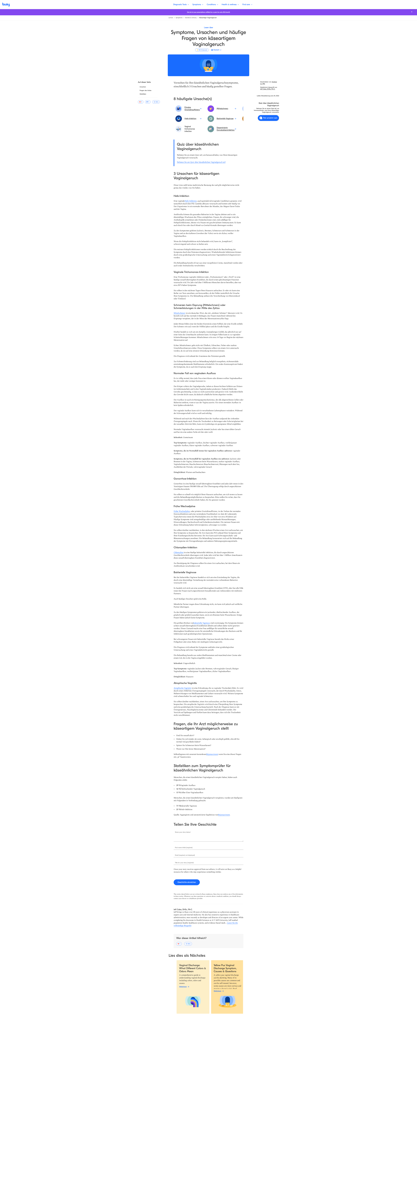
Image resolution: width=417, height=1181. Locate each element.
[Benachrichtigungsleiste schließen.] (411, 11)
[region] (209, 987)
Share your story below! (183, 832)
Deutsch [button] (216, 50)
